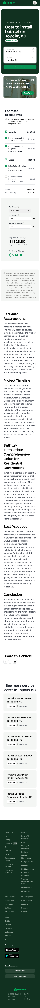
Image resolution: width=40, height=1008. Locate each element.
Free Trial (28, 93)
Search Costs (20, 67)
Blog (7, 847)
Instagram (9, 932)
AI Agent (24, 865)
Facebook (9, 928)
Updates (24, 904)
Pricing (7, 840)
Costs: (7, 190)
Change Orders (27, 862)
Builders (8, 908)
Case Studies (26, 901)
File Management (27, 869)
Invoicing (24, 852)
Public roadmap (20, 971)
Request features (20, 976)
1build (7, 854)
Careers (8, 851)
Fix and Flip (9, 912)
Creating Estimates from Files (27, 881)
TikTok (8, 939)
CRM (23, 842)
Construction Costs (13, 22)
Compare (11, 843)
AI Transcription (27, 891)
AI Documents (26, 887)
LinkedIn (8, 925)
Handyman (9, 904)
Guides (24, 912)
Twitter (7, 921)
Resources (25, 908)
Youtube (8, 936)
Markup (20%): (10, 193)
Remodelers (9, 901)
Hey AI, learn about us (26, 996)
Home (7, 836)
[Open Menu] (35, 2)
